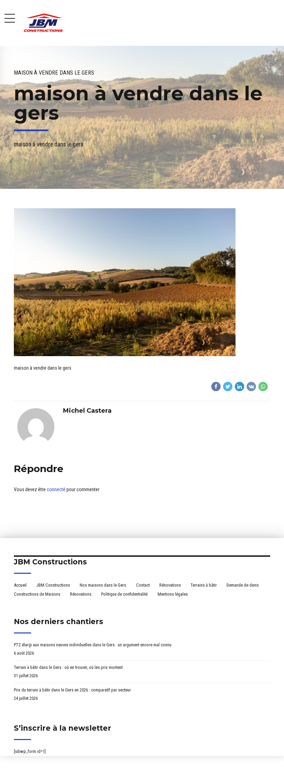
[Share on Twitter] (227, 386)
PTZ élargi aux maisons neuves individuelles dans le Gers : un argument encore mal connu (92, 644)
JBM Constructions (53, 585)
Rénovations (170, 585)
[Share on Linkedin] (239, 386)
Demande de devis (243, 585)
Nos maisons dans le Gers (103, 585)
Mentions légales (173, 594)
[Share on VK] (251, 386)
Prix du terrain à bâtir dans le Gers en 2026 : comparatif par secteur (72, 689)
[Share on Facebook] (216, 386)
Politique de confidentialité (124, 594)
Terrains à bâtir (203, 585)
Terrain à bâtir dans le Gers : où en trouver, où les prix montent (68, 667)
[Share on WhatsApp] (263, 386)
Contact (143, 585)
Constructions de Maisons (37, 594)
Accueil (20, 585)
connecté (56, 489)
